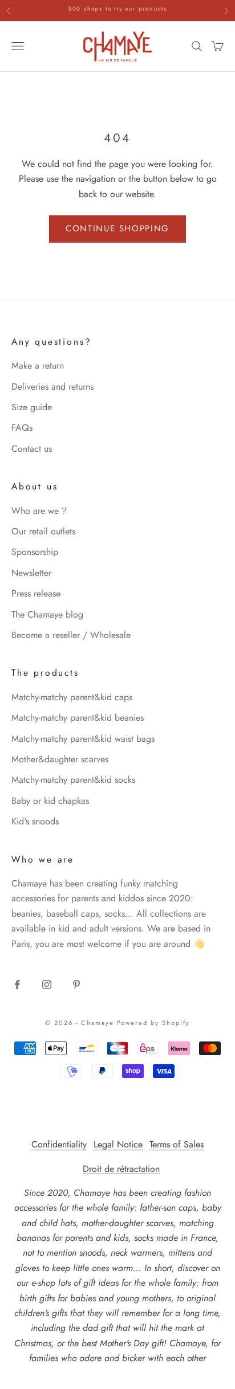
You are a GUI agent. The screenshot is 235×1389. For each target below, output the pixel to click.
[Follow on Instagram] (46, 984)
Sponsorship (34, 551)
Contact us (31, 448)
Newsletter (31, 572)
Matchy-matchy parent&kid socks (73, 779)
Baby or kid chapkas (50, 800)
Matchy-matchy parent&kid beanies (77, 717)
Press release (35, 593)
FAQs (22, 427)
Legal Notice (118, 1144)
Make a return (37, 365)
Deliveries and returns (52, 386)
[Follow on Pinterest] (76, 984)
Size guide (31, 407)
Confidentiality (59, 1144)
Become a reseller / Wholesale (71, 635)
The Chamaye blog (47, 614)
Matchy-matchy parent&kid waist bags (83, 738)
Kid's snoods (35, 821)
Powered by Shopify (154, 1022)
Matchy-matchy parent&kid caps (71, 697)
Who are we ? (39, 510)
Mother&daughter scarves (59, 759)
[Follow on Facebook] (17, 984)
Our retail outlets (43, 531)
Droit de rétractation (121, 1168)
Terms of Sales (176, 1144)
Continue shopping (117, 228)
